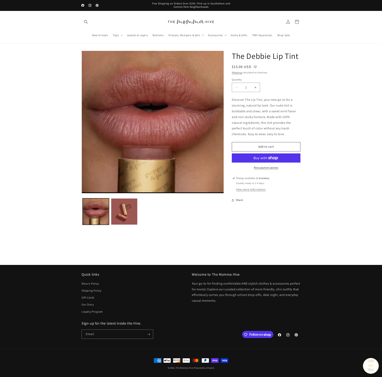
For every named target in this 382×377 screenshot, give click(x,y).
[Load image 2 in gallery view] (124, 211)
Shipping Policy (91, 290)
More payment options (266, 167)
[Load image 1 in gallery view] (96, 211)
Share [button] (239, 200)
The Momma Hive (184, 367)
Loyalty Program (92, 311)
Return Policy (90, 283)
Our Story (88, 304)
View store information (251, 189)
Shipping (237, 72)
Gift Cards (88, 297)
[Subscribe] (148, 334)
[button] (86, 21)
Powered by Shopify (204, 367)
